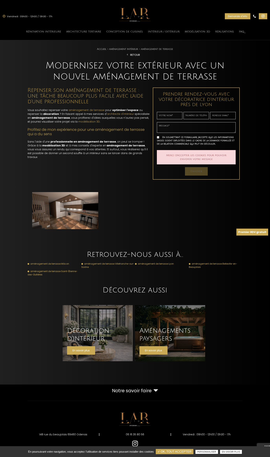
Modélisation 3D (197, 31)
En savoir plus (231, 452)
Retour (135, 55)
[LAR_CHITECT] (135, 14)
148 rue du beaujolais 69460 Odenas (63, 434)
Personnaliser (206, 452)
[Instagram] (263, 16)
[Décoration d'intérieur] (98, 333)
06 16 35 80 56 (135, 434)
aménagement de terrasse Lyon (156, 263)
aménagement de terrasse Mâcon (49, 263)
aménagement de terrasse (87, 110)
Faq (241, 31)
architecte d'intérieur (120, 114)
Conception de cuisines (124, 31)
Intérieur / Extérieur (164, 31)
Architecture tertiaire (83, 31)
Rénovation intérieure (43, 31)
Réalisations (224, 31)
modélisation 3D (89, 121)
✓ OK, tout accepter (175, 451)
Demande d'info (237, 16)
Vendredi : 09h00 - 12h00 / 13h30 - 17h (207, 434)
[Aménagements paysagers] (170, 333)
